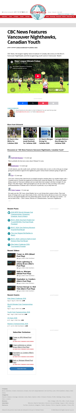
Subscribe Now (21, 368)
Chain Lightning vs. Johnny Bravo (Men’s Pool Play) (25, 264)
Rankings (52, 16)
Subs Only (69, 16)
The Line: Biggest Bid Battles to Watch (22, 234)
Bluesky (48, 405)
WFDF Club (18, 308)
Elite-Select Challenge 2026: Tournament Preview (20, 245)
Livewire (31, 47)
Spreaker (64, 405)
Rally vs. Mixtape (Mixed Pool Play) (24, 272)
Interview (21, 397)
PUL (60, 401)
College (16, 16)
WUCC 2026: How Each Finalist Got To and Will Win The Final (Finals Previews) (22, 222)
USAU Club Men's (30, 268)
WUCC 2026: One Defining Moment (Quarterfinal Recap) (23, 229)
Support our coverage (63, 14)
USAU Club (18, 300)
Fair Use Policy (48, 390)
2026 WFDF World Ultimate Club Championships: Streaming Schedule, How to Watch (22, 214)
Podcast (44, 397)
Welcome (30, 403)
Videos (64, 16)
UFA (57, 401)
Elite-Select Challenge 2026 (8, 12)
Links (26, 397)
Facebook (31, 405)
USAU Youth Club (19, 314)
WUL (64, 401)
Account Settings (55, 403)
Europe (27, 16)
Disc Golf (59, 12)
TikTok (53, 405)
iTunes (69, 405)
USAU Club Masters (19, 326)
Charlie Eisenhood (21, 47)
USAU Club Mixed (30, 258)
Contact (14, 390)
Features (4, 397)
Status (67, 390)
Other (39, 397)
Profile (54, 397)
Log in (72, 14)
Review (68, 397)
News (47, 16)
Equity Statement (39, 390)
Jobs (54, 390)
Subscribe (71, 403)
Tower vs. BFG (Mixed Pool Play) (26, 255)
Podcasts (58, 16)
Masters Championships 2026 (17, 324)
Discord (54, 12)
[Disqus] (38, 178)
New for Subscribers (39, 403)
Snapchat (58, 405)
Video (35, 47)
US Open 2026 (12, 318)
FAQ (67, 403)
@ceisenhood (40, 111)
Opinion (34, 397)
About (49, 12)
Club (10, 16)
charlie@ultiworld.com (22, 111)
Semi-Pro (4, 16)
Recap (63, 397)
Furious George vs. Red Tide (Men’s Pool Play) (26, 288)
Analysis (9, 397)
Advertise (8, 390)
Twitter (43, 405)
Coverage (15, 397)
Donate (26, 390)
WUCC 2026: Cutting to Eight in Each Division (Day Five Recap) (23, 240)
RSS (73, 405)
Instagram (37, 405)
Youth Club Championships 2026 (18, 312)
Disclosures (20, 390)
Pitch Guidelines (61, 390)
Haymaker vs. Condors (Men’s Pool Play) (26, 280)
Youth (21, 16)
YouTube (25, 405)
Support (62, 403)
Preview (49, 397)
